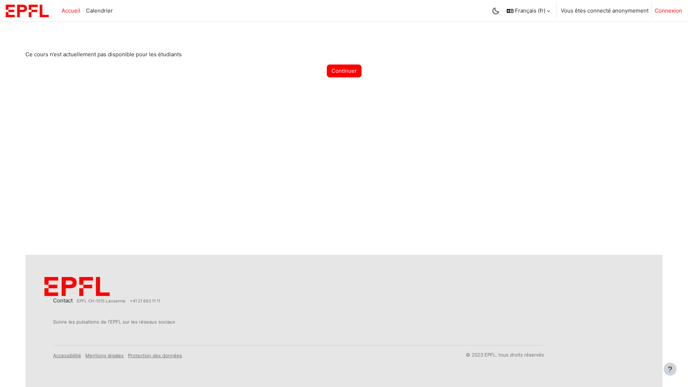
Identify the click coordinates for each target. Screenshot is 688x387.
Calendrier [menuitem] (99, 10)
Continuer (344, 70)
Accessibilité (67, 355)
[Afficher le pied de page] (670, 369)
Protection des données (155, 355)
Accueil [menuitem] (71, 10)
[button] (528, 11)
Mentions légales (104, 355)
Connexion (668, 10)
